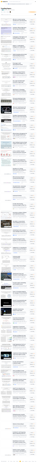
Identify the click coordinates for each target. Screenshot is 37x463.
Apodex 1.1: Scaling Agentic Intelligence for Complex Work (19, 46)
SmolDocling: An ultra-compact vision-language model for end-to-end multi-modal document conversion (20, 230)
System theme (4, 461)
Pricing (33, 461)
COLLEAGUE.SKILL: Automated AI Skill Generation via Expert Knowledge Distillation (19, 187)
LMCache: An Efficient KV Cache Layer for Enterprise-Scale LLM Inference (19, 336)
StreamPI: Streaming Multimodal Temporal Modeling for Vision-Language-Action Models (19, 301)
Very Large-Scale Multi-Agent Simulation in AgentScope (19, 81)
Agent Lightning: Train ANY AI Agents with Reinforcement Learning (19, 406)
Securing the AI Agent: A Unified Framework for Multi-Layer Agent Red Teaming (20, 125)
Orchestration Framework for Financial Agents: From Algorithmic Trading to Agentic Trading (20, 397)
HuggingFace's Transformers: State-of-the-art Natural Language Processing (20, 327)
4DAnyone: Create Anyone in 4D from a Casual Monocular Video (19, 107)
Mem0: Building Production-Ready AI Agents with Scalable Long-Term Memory (20, 143)
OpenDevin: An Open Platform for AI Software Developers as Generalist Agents (19, 72)
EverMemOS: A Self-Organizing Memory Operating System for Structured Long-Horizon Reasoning (19, 432)
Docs (35, 461)
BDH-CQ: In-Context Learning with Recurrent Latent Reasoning (19, 20)
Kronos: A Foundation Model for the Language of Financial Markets (20, 292)
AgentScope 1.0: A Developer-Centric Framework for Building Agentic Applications (19, 90)
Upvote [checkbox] (32, 19)
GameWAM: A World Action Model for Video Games (18, 309)
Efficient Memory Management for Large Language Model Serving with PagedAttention (20, 134)
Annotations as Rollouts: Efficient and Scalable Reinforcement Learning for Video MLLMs (19, 213)
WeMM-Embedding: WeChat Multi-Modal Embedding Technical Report (20, 55)
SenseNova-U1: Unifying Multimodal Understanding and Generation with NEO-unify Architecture (19, 169)
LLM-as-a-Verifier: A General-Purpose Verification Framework (19, 151)
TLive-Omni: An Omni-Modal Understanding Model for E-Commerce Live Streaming (18, 318)
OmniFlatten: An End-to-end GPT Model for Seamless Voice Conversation (19, 441)
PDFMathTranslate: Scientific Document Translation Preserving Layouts (20, 415)
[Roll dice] (35, 14)
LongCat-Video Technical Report (19, 265)
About (14, 461)
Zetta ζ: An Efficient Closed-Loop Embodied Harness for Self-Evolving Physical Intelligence (19, 371)
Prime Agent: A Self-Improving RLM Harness (18, 64)
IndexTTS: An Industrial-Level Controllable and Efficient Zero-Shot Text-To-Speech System (19, 389)
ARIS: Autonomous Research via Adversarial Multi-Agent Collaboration (18, 177)
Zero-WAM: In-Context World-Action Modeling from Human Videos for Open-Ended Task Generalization (19, 222)
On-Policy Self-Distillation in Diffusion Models (18, 362)
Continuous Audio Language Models (16, 257)
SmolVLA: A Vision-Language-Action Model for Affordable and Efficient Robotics (19, 450)
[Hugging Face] (20, 461)
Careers (17, 461)
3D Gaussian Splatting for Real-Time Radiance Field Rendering (19, 99)
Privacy (11, 461)
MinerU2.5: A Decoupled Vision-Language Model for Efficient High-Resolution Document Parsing (20, 160)
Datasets (26, 461)
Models (23, 461)
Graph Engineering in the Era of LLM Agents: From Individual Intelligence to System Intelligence (20, 345)
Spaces (30, 461)
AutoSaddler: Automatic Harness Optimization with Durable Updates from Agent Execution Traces (19, 380)
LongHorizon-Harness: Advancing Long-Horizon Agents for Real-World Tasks (20, 353)
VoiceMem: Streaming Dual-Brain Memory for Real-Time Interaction (20, 116)
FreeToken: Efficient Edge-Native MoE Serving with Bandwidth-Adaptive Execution (19, 28)
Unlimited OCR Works (17, 195)
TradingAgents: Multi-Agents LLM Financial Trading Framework (20, 37)
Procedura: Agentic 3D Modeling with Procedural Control (19, 283)
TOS (8, 461)
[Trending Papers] (10, 11)
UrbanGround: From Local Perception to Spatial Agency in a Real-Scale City (19, 274)
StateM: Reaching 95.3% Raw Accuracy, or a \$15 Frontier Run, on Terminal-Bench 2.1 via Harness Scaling (20, 239)
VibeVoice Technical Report (18, 424)
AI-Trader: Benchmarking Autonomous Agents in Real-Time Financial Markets (20, 204)
